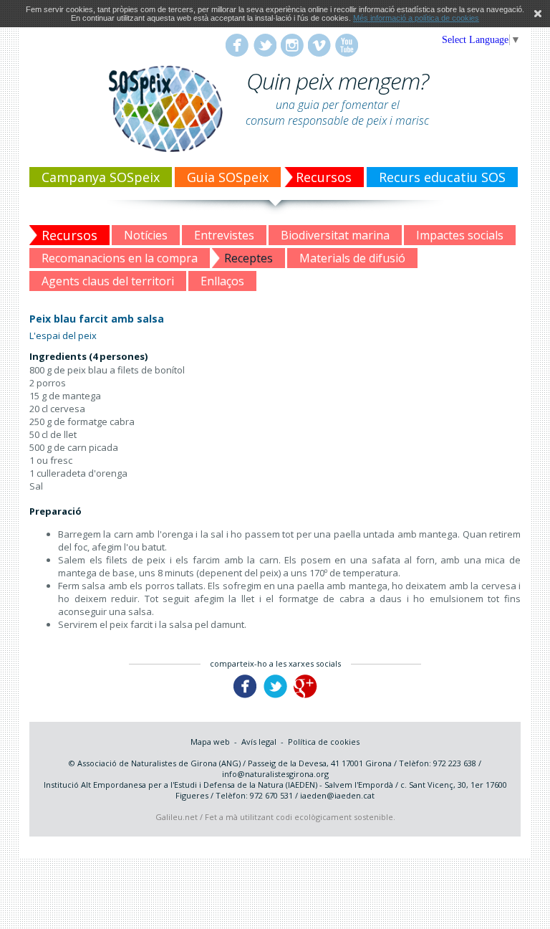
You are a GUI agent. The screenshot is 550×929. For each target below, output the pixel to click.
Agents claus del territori (108, 281)
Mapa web (210, 741)
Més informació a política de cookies (416, 18)
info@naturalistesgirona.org (275, 773)
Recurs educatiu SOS (442, 177)
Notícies (146, 235)
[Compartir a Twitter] (275, 695)
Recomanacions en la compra (120, 258)
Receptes (248, 258)
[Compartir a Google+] (305, 695)
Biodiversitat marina (335, 235)
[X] (537, 13)
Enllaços (222, 281)
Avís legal (258, 741)
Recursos (324, 177)
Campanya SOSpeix (101, 177)
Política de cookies (324, 741)
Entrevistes (224, 235)
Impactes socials (459, 235)
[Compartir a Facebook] (245, 695)
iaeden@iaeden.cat (337, 795)
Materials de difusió (352, 258)
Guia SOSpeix (228, 177)
